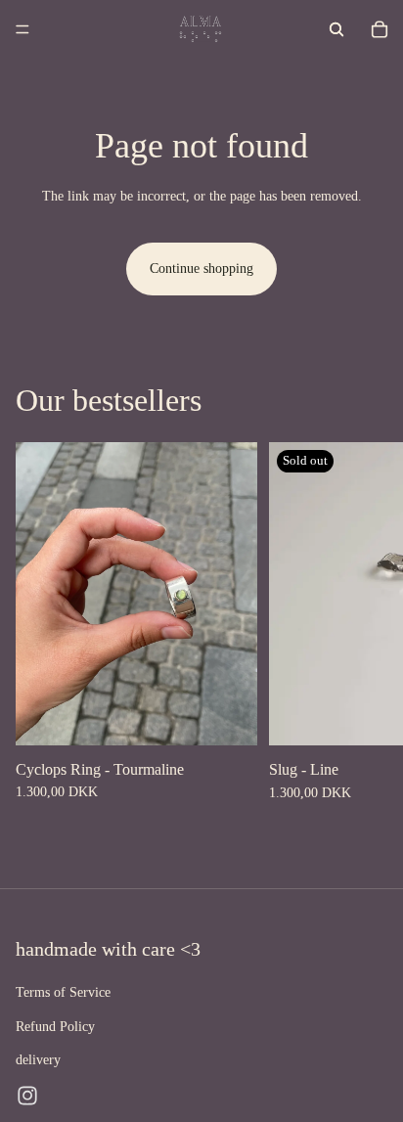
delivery (38, 1060)
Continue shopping (201, 268)
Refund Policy (55, 1025)
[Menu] (22, 29)
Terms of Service (63, 992)
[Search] (336, 29)
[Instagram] (27, 1094)
